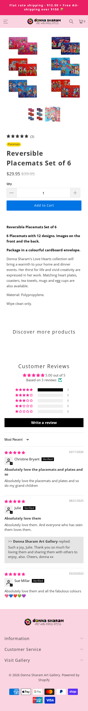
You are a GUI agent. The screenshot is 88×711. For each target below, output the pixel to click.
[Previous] (10, 66)
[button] (24, 389)
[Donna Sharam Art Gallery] (44, 21)
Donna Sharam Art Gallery (40, 675)
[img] (15, 452)
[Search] (71, 21)
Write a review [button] (44, 422)
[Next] (78, 66)
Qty (9, 184)
